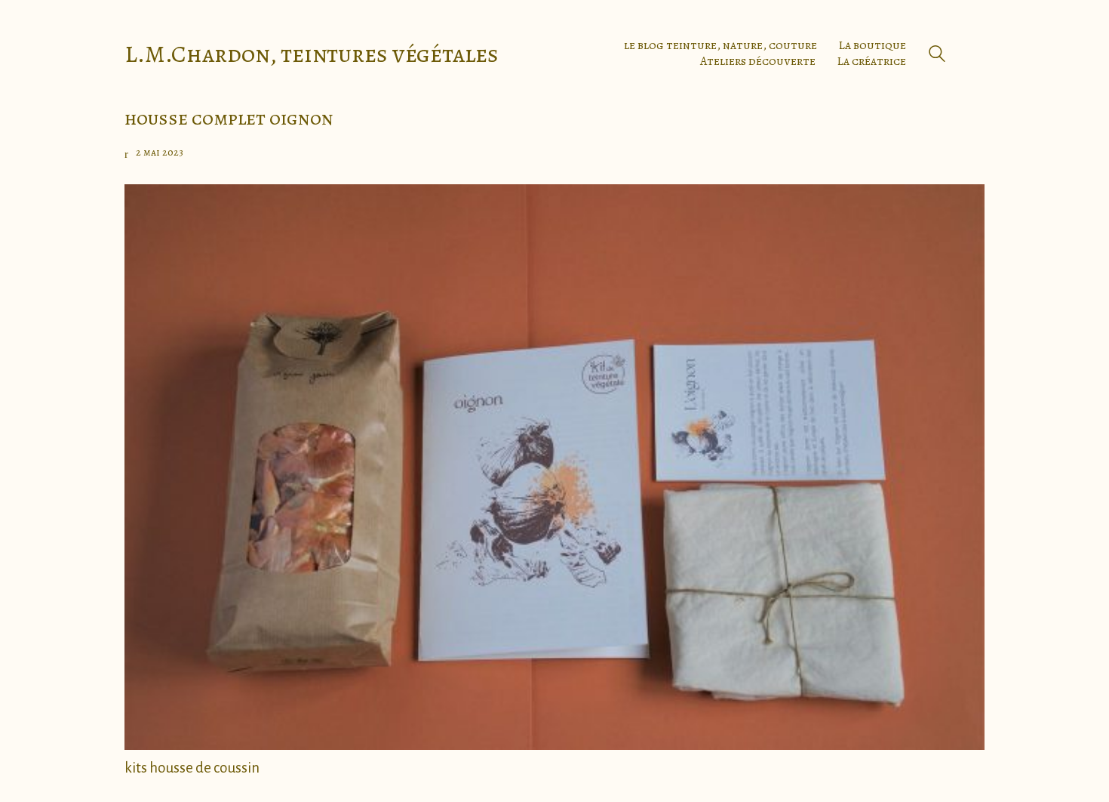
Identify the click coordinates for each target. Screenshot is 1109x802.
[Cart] (976, 53)
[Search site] (937, 55)
